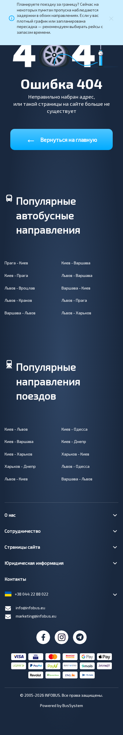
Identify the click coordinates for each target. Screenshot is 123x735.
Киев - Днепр (73, 441)
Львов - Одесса (75, 466)
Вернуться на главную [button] (61, 138)
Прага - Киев (16, 262)
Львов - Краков (18, 300)
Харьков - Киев (75, 454)
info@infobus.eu (30, 607)
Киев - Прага (16, 275)
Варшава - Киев (75, 287)
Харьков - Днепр (20, 466)
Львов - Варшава (76, 275)
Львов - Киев (16, 478)
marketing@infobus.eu (36, 616)
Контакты (15, 579)
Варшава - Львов (20, 312)
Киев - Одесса (74, 429)
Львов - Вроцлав (20, 287)
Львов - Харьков (76, 312)
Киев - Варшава (75, 262)
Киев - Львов (16, 429)
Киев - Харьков (18, 454)
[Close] (111, 18)
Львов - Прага (74, 300)
